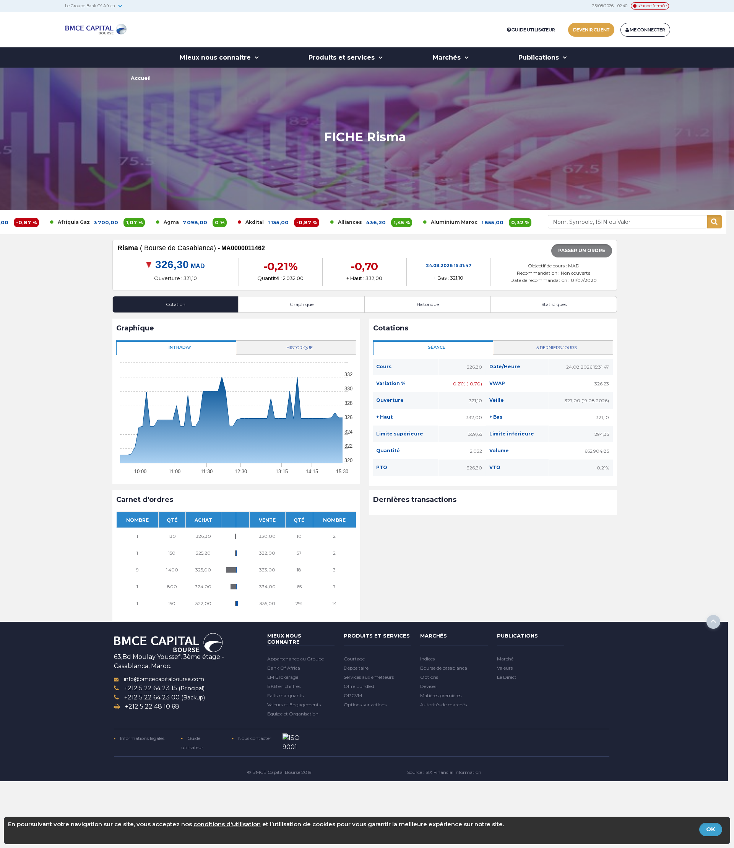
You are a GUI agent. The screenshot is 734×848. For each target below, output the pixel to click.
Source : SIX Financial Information (444, 772)
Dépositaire (356, 668)
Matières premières (440, 695)
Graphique (301, 304)
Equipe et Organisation (292, 714)
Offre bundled (359, 686)
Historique (428, 304)
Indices (427, 659)
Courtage (354, 659)
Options (429, 677)
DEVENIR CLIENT (591, 29)
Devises (428, 686)
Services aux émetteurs (369, 677)
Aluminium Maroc (411, 222)
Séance (436, 347)
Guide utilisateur (533, 29)
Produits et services (343, 57)
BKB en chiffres (283, 686)
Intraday (180, 347)
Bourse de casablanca (443, 668)
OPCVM (353, 695)
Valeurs (505, 668)
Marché (505, 659)
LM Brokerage (282, 677)
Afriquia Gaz (31, 222)
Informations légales (141, 738)
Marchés (448, 57)
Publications (539, 57)
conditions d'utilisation (227, 824)
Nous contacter (254, 738)
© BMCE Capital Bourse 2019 (279, 772)
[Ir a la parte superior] (713, 622)
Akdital (211, 222)
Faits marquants (285, 695)
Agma (128, 222)
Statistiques (554, 304)
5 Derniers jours (556, 347)
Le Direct (506, 677)
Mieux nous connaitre (216, 57)
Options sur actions (365, 704)
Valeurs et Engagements (294, 704)
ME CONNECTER (647, 29)
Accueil (141, 78)
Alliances (307, 222)
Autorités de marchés (443, 704)
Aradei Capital (525, 222)
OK (710, 829)
